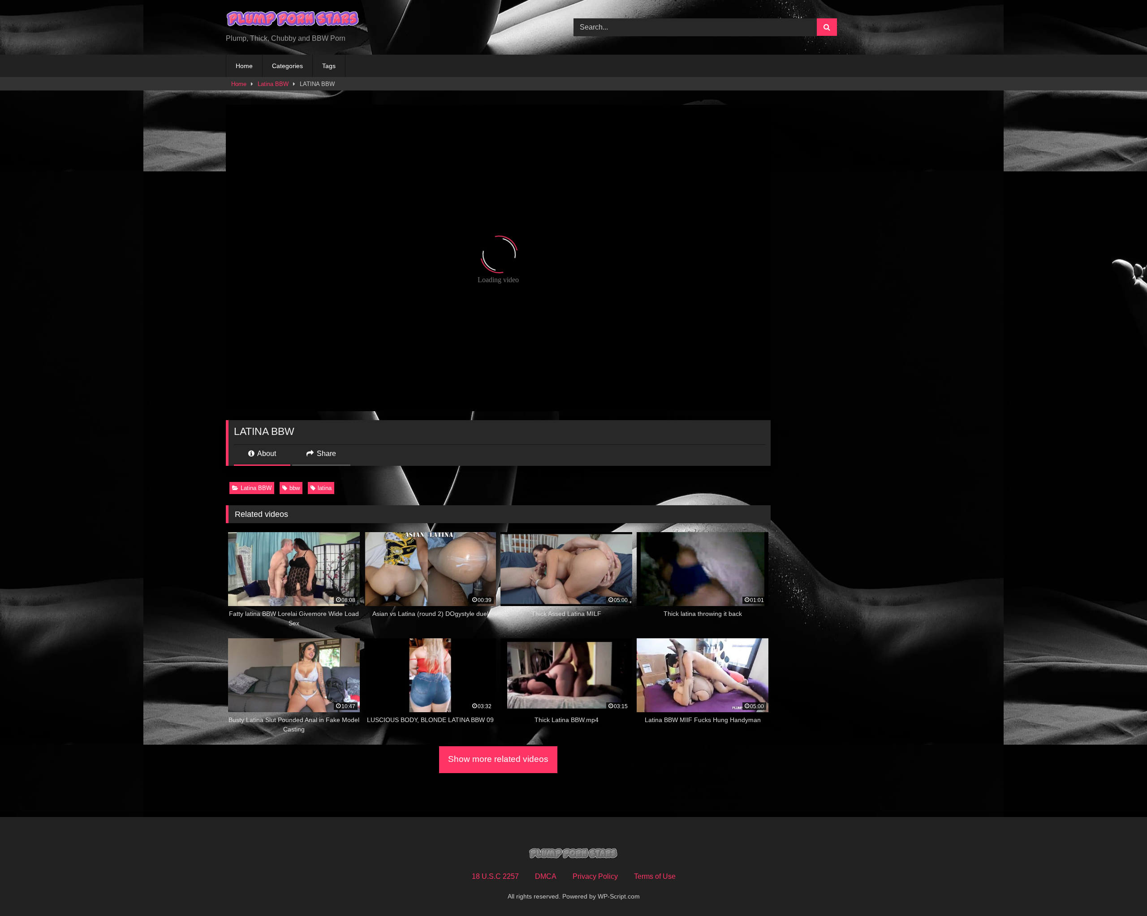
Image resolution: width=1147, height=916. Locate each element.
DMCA (545, 876)
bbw (294, 488)
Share (325, 453)
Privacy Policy (595, 876)
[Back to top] (1119, 889)
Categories (287, 65)
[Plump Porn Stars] (293, 20)
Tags (329, 65)
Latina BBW (273, 84)
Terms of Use (655, 876)
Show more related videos (498, 759)
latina (325, 488)
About (266, 453)
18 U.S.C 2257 (495, 876)
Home (244, 65)
